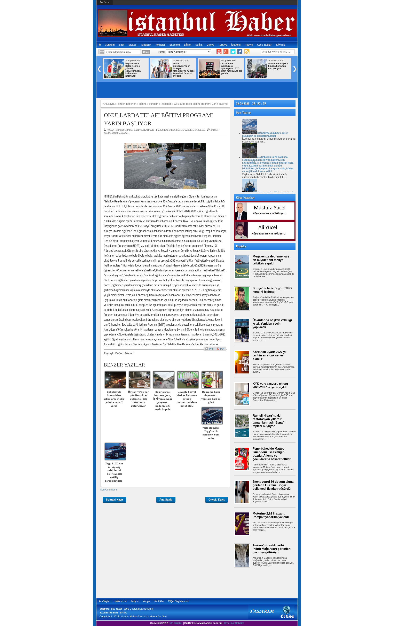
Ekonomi (175, 44)
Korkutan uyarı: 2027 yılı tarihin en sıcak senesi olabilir (270, 355)
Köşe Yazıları (264, 44)
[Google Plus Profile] (225, 51)
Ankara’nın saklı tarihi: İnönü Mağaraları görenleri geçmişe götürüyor (272, 548)
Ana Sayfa (104, 2)
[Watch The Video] (218, 51)
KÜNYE (280, 44)
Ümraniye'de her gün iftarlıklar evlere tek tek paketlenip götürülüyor (138, 398)
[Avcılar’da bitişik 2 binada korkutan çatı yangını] (257, 77)
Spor (121, 44)
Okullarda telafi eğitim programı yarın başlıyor (158, 119)
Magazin (146, 44)
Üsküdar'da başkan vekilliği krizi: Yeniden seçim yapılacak (272, 323)
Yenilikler (159, 601)
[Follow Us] (232, 51)
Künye (146, 601)
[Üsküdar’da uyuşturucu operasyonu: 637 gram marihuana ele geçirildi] (209, 77)
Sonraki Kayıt (114, 499)
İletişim (135, 601)
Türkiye (222, 44)
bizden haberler (165, 130)
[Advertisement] (267, 583)
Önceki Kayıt (216, 499)
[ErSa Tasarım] (271, 618)
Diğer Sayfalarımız (178, 601)
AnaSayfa (103, 601)
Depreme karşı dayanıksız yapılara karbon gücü (211, 397)
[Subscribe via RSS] (246, 51)
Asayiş (249, 44)
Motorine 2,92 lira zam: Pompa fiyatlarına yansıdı (271, 515)
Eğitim (187, 44)
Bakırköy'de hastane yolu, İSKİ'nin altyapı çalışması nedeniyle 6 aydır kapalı (162, 400)
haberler (200, 130)
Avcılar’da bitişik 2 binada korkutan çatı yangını (278, 66)
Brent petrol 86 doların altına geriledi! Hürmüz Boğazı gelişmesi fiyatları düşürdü (273, 485)
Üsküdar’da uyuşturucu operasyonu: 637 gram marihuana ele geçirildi (231, 68)
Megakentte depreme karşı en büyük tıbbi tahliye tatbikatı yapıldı (271, 260)
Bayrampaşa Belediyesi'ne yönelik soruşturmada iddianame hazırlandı (133, 69)
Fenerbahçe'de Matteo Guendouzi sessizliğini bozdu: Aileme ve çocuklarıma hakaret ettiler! (272, 454)
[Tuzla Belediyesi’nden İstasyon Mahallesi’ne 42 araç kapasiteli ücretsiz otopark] (161, 77)
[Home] (99, 45)
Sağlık (199, 44)
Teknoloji (160, 44)
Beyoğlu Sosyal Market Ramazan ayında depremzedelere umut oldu (186, 398)
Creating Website (234, 623)
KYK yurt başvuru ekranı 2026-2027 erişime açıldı (270, 385)
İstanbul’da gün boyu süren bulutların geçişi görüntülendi (265, 134)
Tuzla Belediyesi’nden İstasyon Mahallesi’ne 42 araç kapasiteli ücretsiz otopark (184, 69)
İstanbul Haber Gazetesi (133, 616)
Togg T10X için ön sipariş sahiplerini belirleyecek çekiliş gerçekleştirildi (114, 472)
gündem (188, 130)
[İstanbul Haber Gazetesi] (197, 35)
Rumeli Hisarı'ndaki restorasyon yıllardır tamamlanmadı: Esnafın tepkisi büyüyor (269, 421)
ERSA (123, 612)
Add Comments (108, 489)
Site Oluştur (175, 623)
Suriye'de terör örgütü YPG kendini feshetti (272, 289)
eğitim (179, 130)
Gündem (110, 44)
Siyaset (132, 44)
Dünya (210, 44)
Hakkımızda (120, 601)
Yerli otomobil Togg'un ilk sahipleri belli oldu (211, 433)
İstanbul (236, 44)
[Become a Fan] (239, 51)
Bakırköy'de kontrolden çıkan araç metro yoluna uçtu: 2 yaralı (114, 398)
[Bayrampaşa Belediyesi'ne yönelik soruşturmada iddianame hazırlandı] (114, 77)
